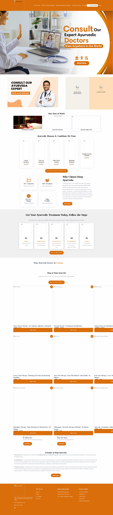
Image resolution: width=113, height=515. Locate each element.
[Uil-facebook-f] (17, 507)
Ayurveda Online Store (86, 129)
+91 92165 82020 (19, 505)
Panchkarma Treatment (28, 129)
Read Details (56, 475)
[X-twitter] (15, 507)
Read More (26, 164)
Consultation (76, 5)
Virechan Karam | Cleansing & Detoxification (68, 326)
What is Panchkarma (48, 5)
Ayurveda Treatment (57, 129)
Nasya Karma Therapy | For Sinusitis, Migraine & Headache (32, 326)
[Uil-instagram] (19, 507)
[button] (1, 42)
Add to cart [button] (33, 330)
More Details (67, 203)
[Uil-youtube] (21, 507)
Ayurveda (37, 5)
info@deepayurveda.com (20, 502)
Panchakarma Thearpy (63, 5)
